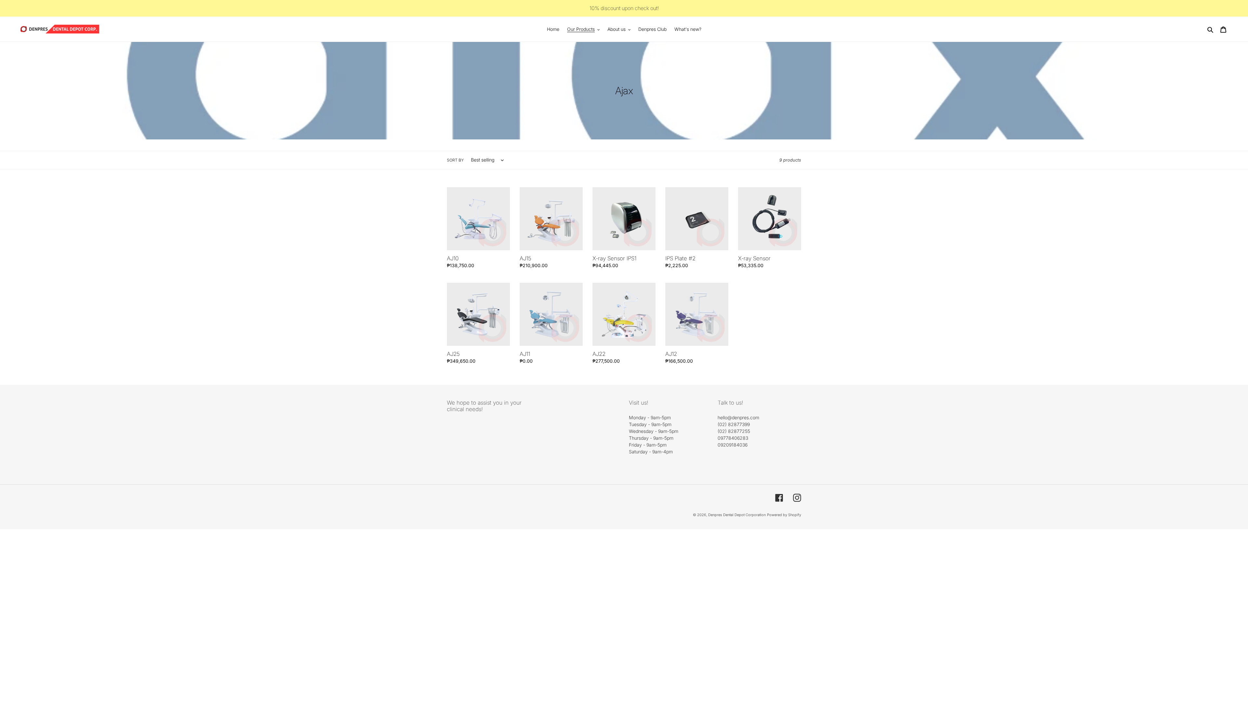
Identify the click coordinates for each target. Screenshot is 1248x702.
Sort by (455, 160)
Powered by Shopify (784, 515)
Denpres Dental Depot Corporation (737, 515)
